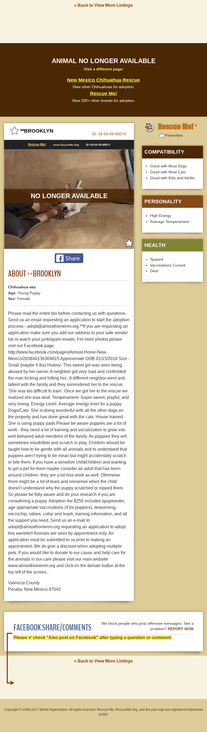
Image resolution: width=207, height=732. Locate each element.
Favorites (174, 135)
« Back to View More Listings (103, 5)
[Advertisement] (103, 25)
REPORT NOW (181, 629)
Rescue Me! (103, 93)
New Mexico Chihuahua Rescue (103, 80)
